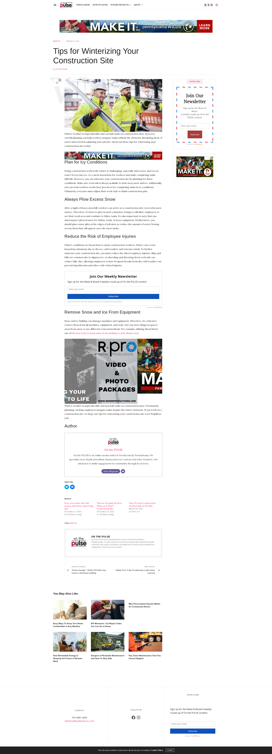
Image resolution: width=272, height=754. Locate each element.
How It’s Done (100, 5)
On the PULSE (61, 69)
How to (56, 41)
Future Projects (119, 5)
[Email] (123, 471)
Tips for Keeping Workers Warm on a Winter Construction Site (109, 506)
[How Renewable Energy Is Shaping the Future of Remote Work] (70, 642)
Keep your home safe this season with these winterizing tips (78, 506)
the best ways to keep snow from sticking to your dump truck (105, 333)
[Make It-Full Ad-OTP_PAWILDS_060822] (113, 365)
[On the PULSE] (66, 5)
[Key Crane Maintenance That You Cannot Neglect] (145, 642)
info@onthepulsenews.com (79, 720)
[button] (113, 105)
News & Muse (83, 5)
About (137, 5)
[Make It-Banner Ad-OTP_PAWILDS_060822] (136, 26)
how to (73, 523)
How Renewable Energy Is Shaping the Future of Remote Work (67, 658)
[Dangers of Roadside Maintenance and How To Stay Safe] (108, 642)
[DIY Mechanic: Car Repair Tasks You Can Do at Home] (108, 609)
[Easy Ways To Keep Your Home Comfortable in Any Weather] (70, 609)
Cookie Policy (157, 750)
